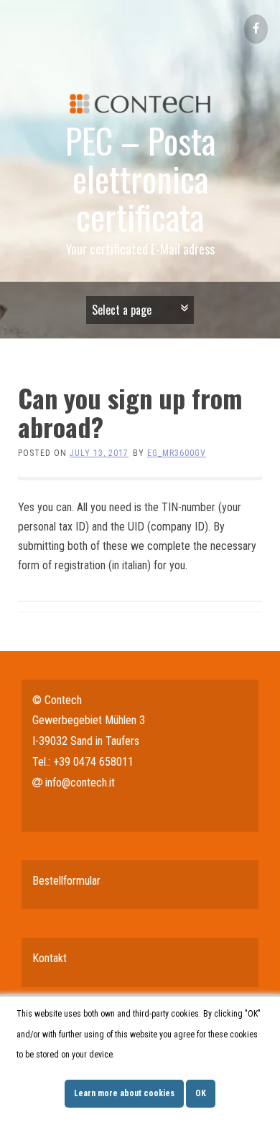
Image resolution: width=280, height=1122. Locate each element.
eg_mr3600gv (176, 453)
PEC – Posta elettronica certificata (140, 178)
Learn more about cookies (124, 1093)
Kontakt (49, 958)
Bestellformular (66, 881)
